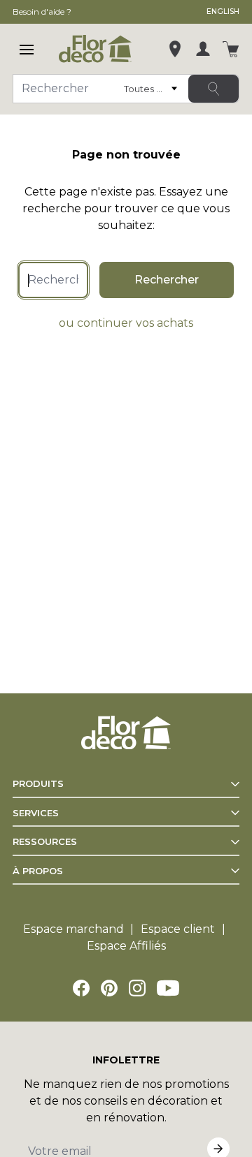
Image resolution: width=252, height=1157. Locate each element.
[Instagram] (137, 988)
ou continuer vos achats (126, 323)
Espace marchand (73, 929)
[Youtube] (168, 988)
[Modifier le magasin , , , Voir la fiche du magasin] (175, 49)
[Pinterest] (109, 988)
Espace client (178, 929)
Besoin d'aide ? (42, 11)
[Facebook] (81, 988)
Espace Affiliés (126, 945)
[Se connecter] (203, 48)
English (222, 11)
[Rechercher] (213, 89)
